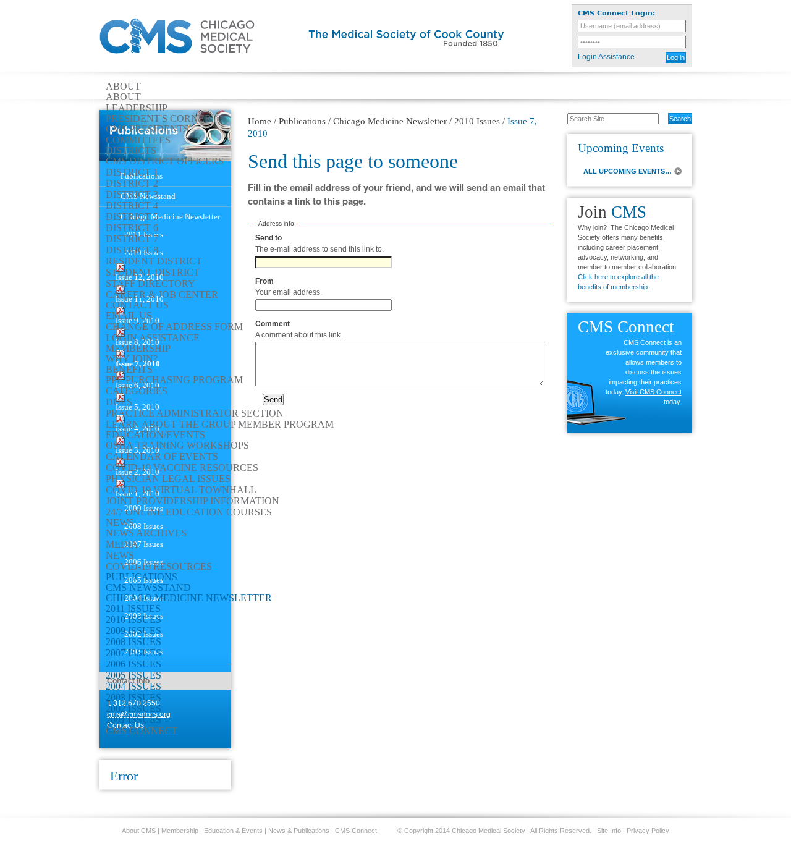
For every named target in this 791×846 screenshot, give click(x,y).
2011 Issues (133, 609)
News (120, 523)
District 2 (132, 183)
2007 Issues (133, 653)
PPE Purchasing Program (174, 380)
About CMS (139, 830)
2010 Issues (133, 620)
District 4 (132, 206)
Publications (141, 577)
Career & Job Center (162, 295)
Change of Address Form (174, 327)
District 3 (132, 195)
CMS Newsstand (148, 588)
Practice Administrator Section (195, 413)
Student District (153, 272)
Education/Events (155, 435)
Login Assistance (606, 57)
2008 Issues (133, 642)
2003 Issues (133, 698)
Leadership (136, 108)
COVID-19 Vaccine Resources (182, 468)
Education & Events (233, 830)
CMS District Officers (165, 161)
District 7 (132, 239)
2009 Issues (133, 631)
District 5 (132, 217)
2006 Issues (133, 664)
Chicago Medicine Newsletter (189, 598)
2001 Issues (133, 720)
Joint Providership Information (192, 501)
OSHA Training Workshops (177, 445)
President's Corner (158, 119)
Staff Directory (150, 284)
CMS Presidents (147, 129)
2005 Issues (133, 675)
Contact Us (137, 305)
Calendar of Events (162, 457)
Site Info (609, 830)
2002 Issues (133, 709)
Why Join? (132, 359)
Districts (131, 151)
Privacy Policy (648, 830)
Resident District (154, 261)
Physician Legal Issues (168, 479)
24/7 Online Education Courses (189, 512)
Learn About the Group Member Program (220, 424)
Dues (119, 402)
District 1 (132, 172)
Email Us (129, 316)
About (123, 86)
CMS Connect (141, 731)
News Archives (146, 533)
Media (122, 544)
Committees (138, 140)
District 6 (132, 228)
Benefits (129, 369)
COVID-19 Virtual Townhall (181, 490)
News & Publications (298, 830)
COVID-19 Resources (159, 567)
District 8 (132, 250)
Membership (138, 348)
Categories (136, 391)
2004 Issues (133, 687)
